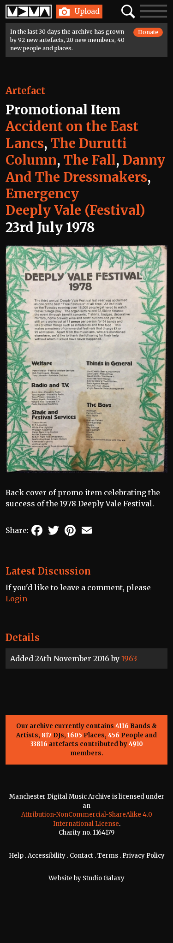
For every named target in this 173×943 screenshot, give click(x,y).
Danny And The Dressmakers (85, 168)
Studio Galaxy (104, 878)
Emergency (42, 193)
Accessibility (47, 856)
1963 (129, 658)
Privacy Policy (143, 856)
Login (16, 598)
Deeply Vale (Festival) (75, 210)
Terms (107, 856)
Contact (81, 856)
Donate (148, 32)
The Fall (90, 160)
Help (16, 856)
